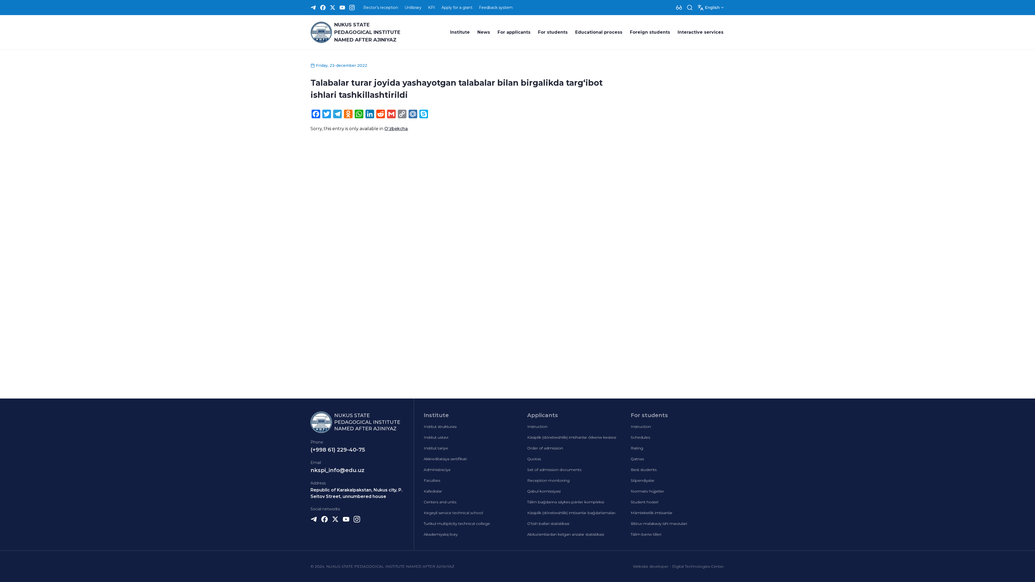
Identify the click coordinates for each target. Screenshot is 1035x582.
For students (553, 32)
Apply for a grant (456, 7)
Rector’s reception (380, 7)
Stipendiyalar (642, 480)
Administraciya (437, 469)
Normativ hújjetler (647, 491)
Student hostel (644, 502)
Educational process (598, 32)
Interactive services (700, 32)
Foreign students (650, 32)
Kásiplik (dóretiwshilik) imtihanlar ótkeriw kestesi (571, 437)
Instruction (537, 426)
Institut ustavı (436, 437)
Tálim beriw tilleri (646, 534)
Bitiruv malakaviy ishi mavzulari (659, 523)
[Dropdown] (679, 7)
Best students (644, 469)
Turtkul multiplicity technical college (457, 523)
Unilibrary (413, 7)
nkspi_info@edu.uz (337, 470)
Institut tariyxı (436, 448)
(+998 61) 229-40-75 (337, 449)
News (483, 32)
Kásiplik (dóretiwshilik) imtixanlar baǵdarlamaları (571, 512)
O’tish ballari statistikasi (548, 523)
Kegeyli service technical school (453, 512)
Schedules (640, 437)
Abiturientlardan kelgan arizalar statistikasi (565, 534)
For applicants (514, 32)
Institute (460, 32)
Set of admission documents (554, 469)
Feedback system (496, 7)
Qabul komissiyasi (544, 491)
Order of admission (545, 448)
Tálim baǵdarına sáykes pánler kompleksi (565, 502)
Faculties (432, 480)
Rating (637, 448)
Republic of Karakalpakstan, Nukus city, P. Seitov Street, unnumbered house (356, 493)
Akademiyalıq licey (441, 534)
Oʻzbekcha (396, 128)
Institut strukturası (440, 426)
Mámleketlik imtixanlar (651, 512)
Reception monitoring (548, 480)
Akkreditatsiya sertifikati (445, 458)
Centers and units (440, 502)
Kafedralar (433, 491)
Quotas (534, 458)
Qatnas (637, 458)
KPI (431, 7)
